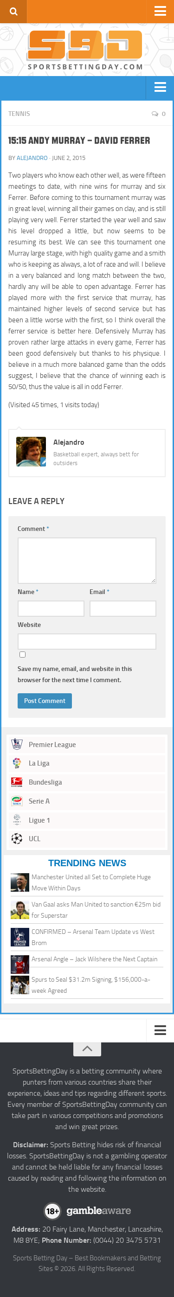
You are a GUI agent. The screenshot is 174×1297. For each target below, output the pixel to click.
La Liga (38, 763)
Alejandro (32, 157)
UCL (33, 839)
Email (100, 592)
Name (28, 592)
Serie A (38, 801)
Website (29, 625)
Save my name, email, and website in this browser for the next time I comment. (75, 674)
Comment (33, 529)
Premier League (51, 745)
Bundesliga (44, 782)
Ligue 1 (38, 820)
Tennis (19, 114)
